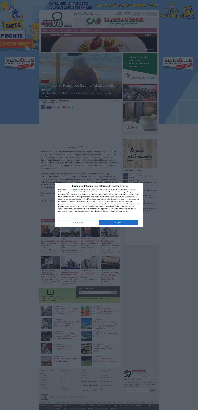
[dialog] (99, 205)
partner (74, 189)
